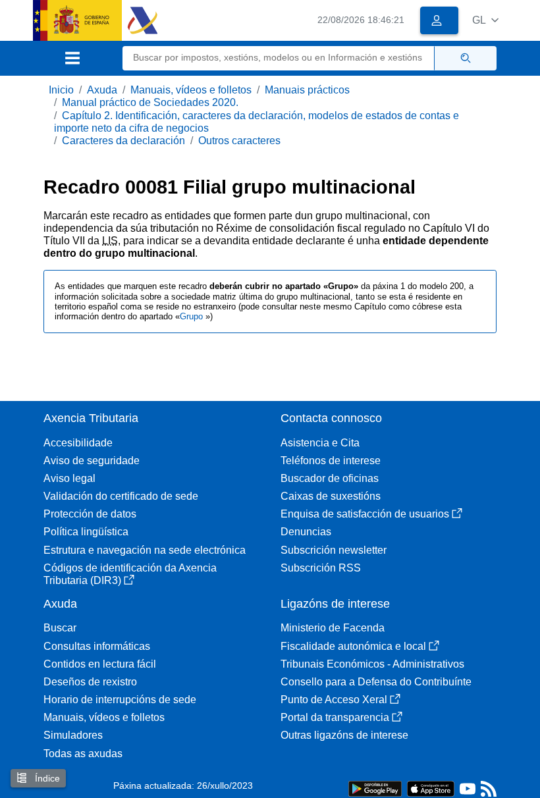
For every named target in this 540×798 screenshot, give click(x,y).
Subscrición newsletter (334, 550)
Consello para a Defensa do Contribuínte (376, 681)
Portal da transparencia (335, 717)
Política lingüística (85, 531)
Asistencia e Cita (320, 442)
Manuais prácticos (307, 89)
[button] (485, 20)
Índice (46, 778)
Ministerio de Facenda (333, 627)
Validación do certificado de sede (120, 496)
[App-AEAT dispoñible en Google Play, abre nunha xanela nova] (375, 787)
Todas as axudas (82, 753)
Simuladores (73, 735)
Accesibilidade (78, 442)
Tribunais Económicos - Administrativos (372, 664)
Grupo (192, 316)
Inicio (61, 89)
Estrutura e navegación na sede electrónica (144, 550)
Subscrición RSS (321, 567)
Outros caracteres (239, 140)
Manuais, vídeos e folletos (191, 89)
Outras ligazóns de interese (344, 735)
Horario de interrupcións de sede (119, 699)
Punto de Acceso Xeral (334, 699)
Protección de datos (89, 513)
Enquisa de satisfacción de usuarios (365, 513)
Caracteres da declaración (123, 140)
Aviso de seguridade (91, 460)
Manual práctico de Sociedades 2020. (150, 102)
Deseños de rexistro (90, 681)
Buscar (59, 627)
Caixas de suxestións (331, 496)
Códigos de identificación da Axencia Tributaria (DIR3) (130, 574)
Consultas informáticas (96, 646)
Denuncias (306, 531)
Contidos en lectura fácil (99, 664)
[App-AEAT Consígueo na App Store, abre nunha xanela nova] (430, 787)
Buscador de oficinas (330, 478)
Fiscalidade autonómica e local (353, 646)
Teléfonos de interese (331, 460)
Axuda (102, 89)
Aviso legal (69, 478)
